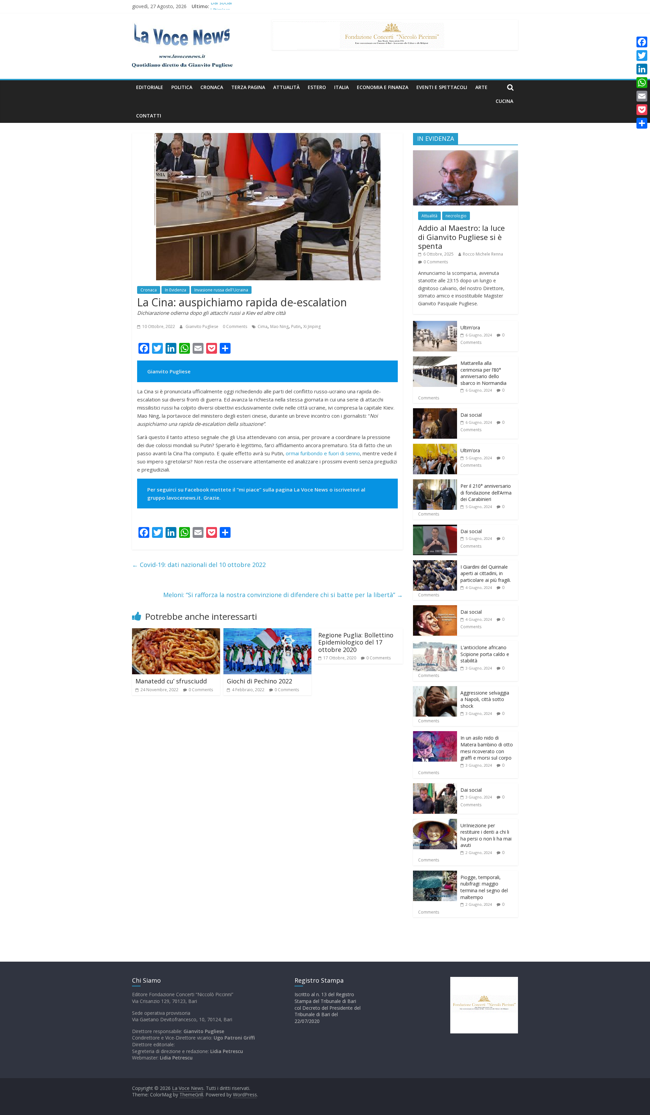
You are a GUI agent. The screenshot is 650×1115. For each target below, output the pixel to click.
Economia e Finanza (382, 87)
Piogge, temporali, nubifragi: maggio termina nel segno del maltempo (484, 887)
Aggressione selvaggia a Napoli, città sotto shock (484, 699)
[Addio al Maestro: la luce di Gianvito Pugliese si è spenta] (465, 154)
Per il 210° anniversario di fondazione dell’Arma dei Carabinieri (486, 492)
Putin (296, 326)
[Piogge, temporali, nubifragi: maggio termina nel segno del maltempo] (435, 874)
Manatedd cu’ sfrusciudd (171, 681)
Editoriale (149, 87)
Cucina (504, 101)
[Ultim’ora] (435, 324)
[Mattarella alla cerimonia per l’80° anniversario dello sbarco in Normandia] (435, 360)
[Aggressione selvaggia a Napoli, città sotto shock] (435, 689)
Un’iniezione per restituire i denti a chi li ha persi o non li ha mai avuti (486, 835)
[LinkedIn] (642, 69)
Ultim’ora (470, 327)
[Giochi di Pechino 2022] (267, 632)
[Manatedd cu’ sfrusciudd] (176, 632)
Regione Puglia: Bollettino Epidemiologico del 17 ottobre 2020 (355, 642)
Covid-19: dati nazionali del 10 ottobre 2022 (199, 565)
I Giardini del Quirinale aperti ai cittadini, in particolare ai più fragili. (485, 573)
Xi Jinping (312, 326)
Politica (181, 87)
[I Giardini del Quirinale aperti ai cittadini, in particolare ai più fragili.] (435, 564)
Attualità (286, 87)
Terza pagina (248, 87)
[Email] (642, 96)
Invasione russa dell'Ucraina (221, 290)
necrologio (456, 216)
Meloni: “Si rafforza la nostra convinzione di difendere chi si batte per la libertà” (283, 595)
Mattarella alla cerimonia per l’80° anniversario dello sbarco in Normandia (483, 373)
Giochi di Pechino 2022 (259, 681)
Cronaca (211, 87)
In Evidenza (175, 290)
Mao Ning (279, 326)
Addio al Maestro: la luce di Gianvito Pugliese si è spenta (461, 237)
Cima (262, 326)
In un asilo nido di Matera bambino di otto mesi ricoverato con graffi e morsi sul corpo (486, 748)
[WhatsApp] (642, 82)
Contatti (148, 115)
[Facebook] (642, 42)
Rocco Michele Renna (483, 254)
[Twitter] (642, 55)
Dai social (221, 6)
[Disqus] (267, 797)
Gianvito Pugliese (202, 326)
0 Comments (235, 326)
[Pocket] (642, 109)
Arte (481, 87)
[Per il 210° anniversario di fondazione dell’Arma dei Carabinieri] (435, 483)
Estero (317, 87)
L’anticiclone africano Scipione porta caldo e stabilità (484, 654)
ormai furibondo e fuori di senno (323, 453)
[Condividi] (642, 123)
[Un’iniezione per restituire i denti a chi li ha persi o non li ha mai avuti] (435, 822)
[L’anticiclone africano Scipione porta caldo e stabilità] (435, 644)
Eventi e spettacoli (441, 87)
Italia (341, 87)
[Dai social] (435, 412)
